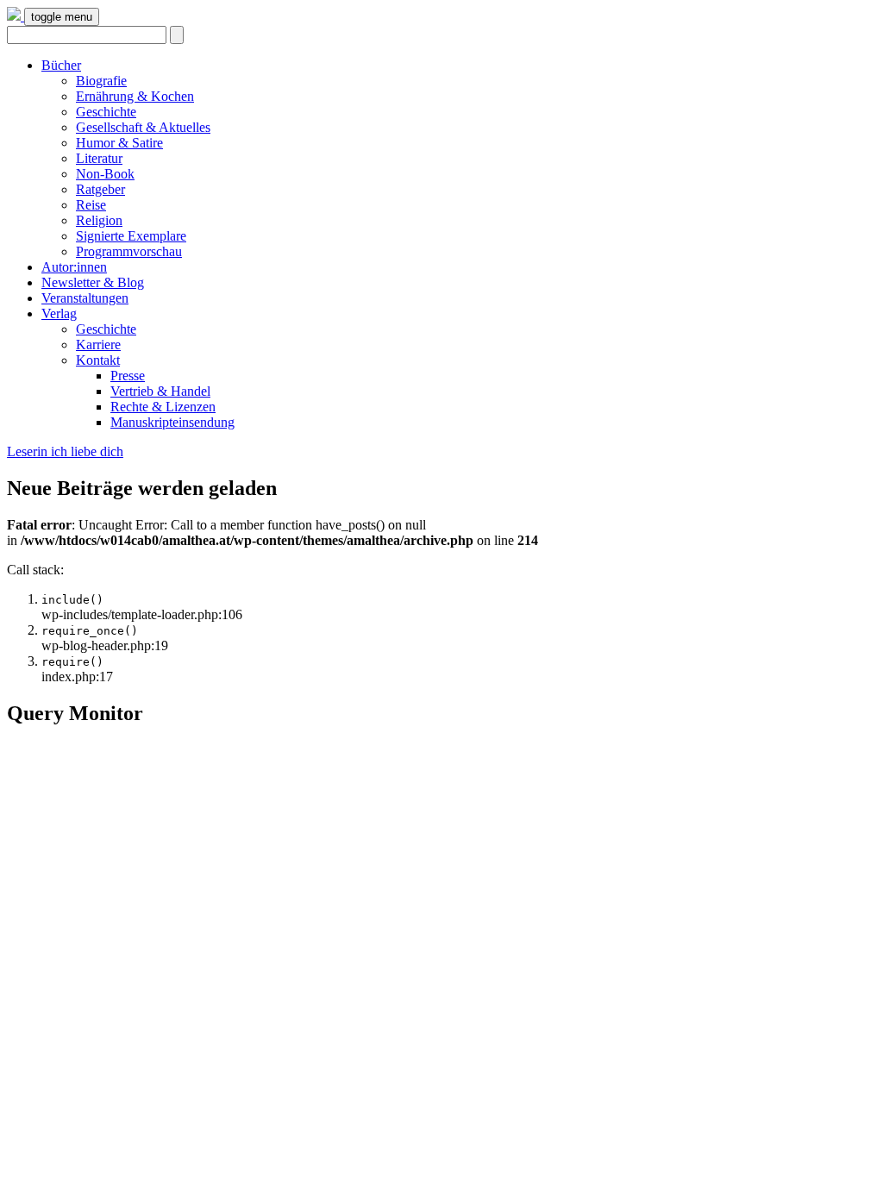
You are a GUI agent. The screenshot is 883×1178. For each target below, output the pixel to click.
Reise (91, 204)
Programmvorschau (129, 251)
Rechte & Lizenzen (163, 406)
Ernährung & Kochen (135, 96)
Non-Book (105, 173)
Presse (127, 375)
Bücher (61, 65)
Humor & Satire (119, 142)
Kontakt (98, 360)
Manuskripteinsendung (172, 422)
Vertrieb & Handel (160, 391)
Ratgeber (100, 189)
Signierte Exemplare (131, 236)
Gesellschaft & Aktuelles (143, 127)
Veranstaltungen (84, 298)
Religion (99, 220)
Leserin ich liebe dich (65, 451)
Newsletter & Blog (92, 282)
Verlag (59, 313)
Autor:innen (74, 267)
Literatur (99, 158)
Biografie (101, 80)
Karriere (98, 344)
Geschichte (106, 111)
